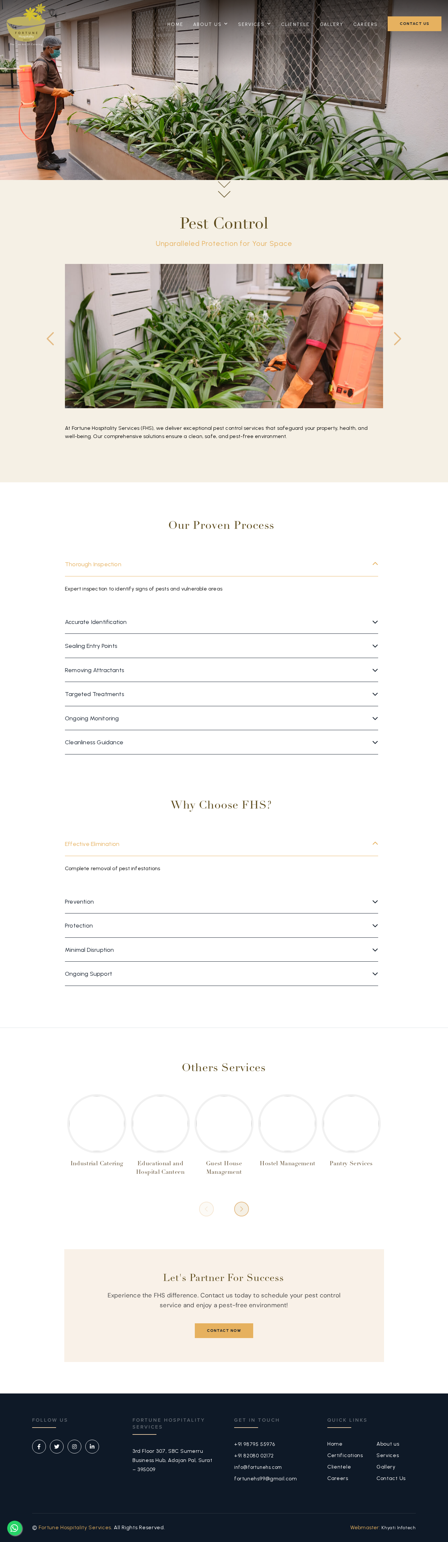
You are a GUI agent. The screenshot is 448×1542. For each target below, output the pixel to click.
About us (388, 1444)
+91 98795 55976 (254, 1444)
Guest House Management (224, 1168)
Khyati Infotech (398, 1528)
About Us (207, 24)
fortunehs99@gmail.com (265, 1478)
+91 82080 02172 (254, 1456)
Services (251, 24)
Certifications (345, 1455)
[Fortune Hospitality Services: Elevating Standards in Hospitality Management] (26, 24)
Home (175, 24)
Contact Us (391, 1478)
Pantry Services (351, 1164)
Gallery (332, 24)
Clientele (295, 24)
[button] (397, 338)
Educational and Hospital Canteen (160, 1168)
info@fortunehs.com (258, 1467)
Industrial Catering (97, 1164)
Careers (365, 24)
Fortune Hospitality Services (75, 1527)
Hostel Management (287, 1164)
